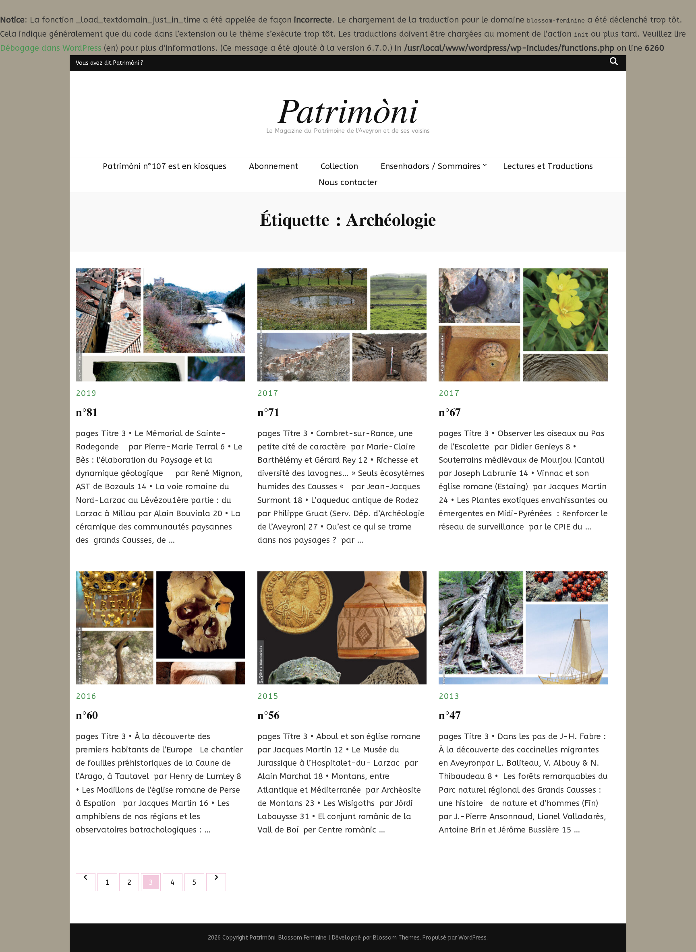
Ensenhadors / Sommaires (431, 166)
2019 (86, 393)
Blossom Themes (396, 937)
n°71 (268, 412)
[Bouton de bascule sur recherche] (614, 61)
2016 (86, 696)
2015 (267, 696)
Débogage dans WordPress (51, 48)
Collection (339, 166)
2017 (267, 393)
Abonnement (273, 166)
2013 (449, 696)
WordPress (472, 937)
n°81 (87, 412)
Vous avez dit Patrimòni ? (109, 63)
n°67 (450, 412)
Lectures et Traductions (548, 166)
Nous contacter (348, 182)
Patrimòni (348, 108)
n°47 (450, 715)
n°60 (87, 715)
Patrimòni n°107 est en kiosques (164, 166)
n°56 (268, 715)
